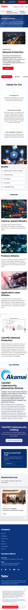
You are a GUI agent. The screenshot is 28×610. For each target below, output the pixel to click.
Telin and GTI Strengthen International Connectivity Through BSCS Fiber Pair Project (12, 509)
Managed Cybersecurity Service (12, 12)
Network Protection (22, 12)
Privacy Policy (15, 597)
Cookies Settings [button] (14, 604)
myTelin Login (12, 1)
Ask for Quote (22, 1)
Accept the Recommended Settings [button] (10, 607)
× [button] (25, 589)
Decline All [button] (22, 607)
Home (2, 11)
